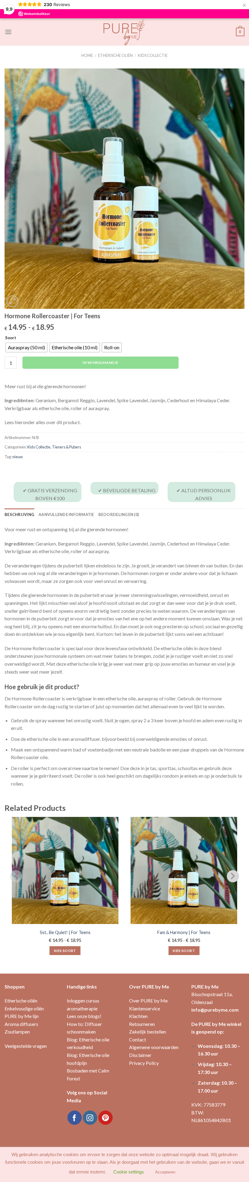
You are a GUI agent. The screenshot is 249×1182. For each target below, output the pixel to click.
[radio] (26, 347)
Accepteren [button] (165, 1172)
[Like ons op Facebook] (74, 1118)
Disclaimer (140, 1055)
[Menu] (8, 31)
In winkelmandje (100, 362)
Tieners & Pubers (66, 447)
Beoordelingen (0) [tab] (118, 514)
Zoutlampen (17, 1031)
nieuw (17, 456)
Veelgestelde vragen (26, 1046)
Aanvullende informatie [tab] (66, 514)
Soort (10, 338)
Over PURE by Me (148, 1000)
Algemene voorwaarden (154, 1047)
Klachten (138, 1016)
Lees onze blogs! (84, 1016)
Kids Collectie (153, 55)
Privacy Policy (144, 1063)
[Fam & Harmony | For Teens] (184, 870)
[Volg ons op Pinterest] (105, 1118)
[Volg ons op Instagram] (90, 1118)
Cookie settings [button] (128, 1171)
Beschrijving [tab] (19, 514)
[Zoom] (13, 301)
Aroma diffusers (21, 1024)
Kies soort (65, 951)
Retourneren (142, 1024)
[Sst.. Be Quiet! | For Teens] (65, 870)
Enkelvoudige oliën (24, 1008)
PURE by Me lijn (22, 1016)
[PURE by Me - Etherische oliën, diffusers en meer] (124, 32)
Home (87, 55)
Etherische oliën (115, 55)
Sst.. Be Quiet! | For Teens (65, 932)
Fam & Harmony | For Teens (183, 932)
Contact (137, 1039)
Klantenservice (144, 1008)
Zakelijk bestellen (147, 1031)
